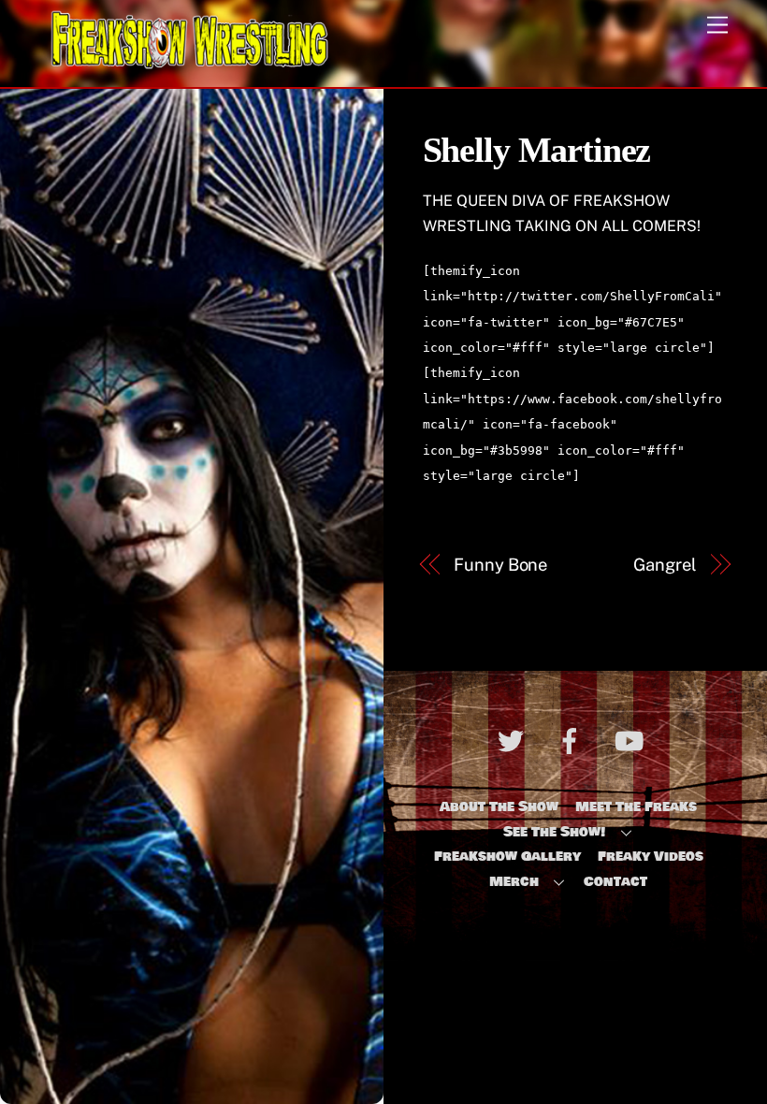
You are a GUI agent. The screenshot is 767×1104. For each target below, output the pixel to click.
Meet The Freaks (636, 806)
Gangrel (664, 564)
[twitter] (514, 744)
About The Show (499, 806)
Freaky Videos (650, 856)
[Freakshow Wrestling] (190, 63)
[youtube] (632, 744)
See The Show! (554, 831)
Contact (615, 881)
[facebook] (573, 744)
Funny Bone (500, 564)
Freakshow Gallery (507, 856)
